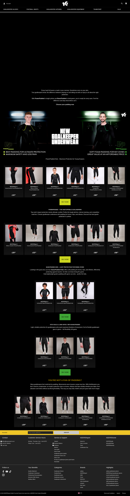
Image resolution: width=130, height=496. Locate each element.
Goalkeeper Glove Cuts (59, 455)
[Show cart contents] (126, 3)
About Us (82, 441)
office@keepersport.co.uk (8, 441)
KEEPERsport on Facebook (3, 471)
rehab (81, 487)
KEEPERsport (85, 438)
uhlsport (82, 483)
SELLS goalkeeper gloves (112, 485)
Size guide (56, 449)
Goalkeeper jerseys (59, 477)
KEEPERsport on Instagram (3, 475)
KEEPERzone (111, 438)
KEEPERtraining (110, 445)
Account (8, 3)
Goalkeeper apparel (54, 9)
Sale (119, 9)
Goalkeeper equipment (75, 9)
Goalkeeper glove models (60, 453)
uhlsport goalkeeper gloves (112, 477)
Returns (56, 447)
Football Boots (32, 9)
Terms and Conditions (109, 493)
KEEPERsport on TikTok (10, 471)
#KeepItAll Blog (110, 443)
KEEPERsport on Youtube (7, 471)
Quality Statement (32, 471)
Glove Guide (57, 451)
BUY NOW (65, 202)
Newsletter (4, 432)
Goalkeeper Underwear (34, 473)
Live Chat (4, 445)
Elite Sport (82, 485)
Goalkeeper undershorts (60, 479)
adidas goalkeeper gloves (112, 471)
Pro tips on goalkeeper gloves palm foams (64, 459)
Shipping (56, 445)
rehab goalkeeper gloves (112, 479)
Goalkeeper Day (84, 447)
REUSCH (82, 479)
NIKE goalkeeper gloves (112, 481)
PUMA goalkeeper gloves (112, 483)
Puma (81, 477)
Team (81, 445)
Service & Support (60, 438)
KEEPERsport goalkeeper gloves (114, 473)
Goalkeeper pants (58, 475)
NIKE (81, 475)
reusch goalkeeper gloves (112, 475)
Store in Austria (83, 443)
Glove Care (57, 457)
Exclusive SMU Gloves (33, 477)
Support (56, 441)
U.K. (81, 493)
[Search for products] (122, 3)
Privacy (124, 493)
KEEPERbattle (109, 441)
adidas (81, 471)
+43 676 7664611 (6, 443)
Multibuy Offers (31, 479)
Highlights (109, 467)
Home (65, 3)
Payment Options (58, 443)
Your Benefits (33, 467)
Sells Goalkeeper (84, 481)
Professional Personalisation (35, 475)
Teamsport (97, 9)
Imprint (118, 493)
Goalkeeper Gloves (10, 9)
